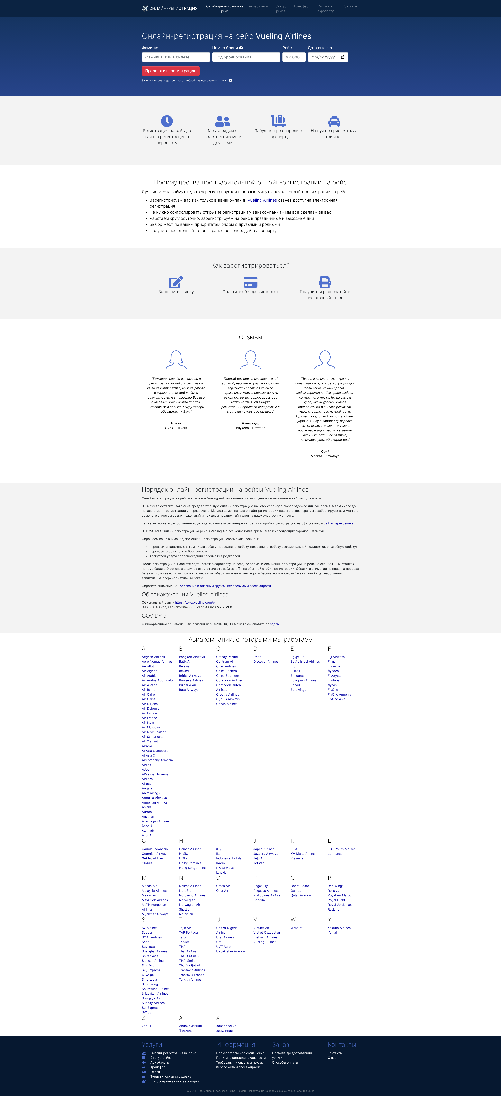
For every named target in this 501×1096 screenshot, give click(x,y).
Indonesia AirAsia (228, 858)
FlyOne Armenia (339, 694)
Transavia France (191, 975)
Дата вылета (320, 47)
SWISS (146, 1012)
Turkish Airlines (190, 979)
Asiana (147, 807)
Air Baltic (148, 690)
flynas (332, 685)
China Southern (227, 676)
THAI (182, 946)
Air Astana (149, 685)
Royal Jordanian (340, 905)
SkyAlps (148, 975)
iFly (218, 849)
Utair (219, 942)
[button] (241, 48)
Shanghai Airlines (154, 951)
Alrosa (146, 784)
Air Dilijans (150, 704)
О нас (332, 1058)
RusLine (333, 909)
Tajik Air (185, 928)
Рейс (287, 47)
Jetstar (258, 863)
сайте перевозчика (338, 523)
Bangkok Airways (192, 657)
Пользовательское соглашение (240, 1053)
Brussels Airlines (191, 680)
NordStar (186, 891)
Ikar (219, 854)
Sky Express (151, 970)
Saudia (147, 932)
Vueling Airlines (262, 200)
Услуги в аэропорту (325, 8)
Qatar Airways (301, 895)
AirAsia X (148, 755)
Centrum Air (225, 661)
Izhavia (221, 872)
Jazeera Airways (265, 854)
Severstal (149, 946)
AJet (145, 769)
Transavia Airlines (192, 970)
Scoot (146, 942)
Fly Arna (334, 666)
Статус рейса (280, 8)
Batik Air (185, 661)
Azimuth (148, 830)
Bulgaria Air (187, 685)
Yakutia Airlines (339, 928)
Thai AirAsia (187, 951)
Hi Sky (184, 854)
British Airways (190, 676)
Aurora (147, 812)
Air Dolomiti (150, 708)
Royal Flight (336, 900)
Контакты (350, 6)
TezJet (184, 942)
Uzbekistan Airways (231, 951)
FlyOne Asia (336, 699)
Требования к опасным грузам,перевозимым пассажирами (240, 1064)
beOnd (184, 671)
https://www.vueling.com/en (195, 602)
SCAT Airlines (152, 937)
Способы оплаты (285, 1062)
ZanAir (146, 1026)
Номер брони (225, 47)
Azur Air (148, 835)
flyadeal (334, 671)
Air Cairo (148, 694)
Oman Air (223, 886)
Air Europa (150, 713)
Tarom (183, 937)
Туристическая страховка (170, 1076)
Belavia (184, 666)
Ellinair (295, 671)
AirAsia (147, 746)
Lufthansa (335, 854)
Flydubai (334, 680)
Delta (257, 657)
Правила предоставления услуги (292, 1055)
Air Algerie (149, 671)
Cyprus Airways (228, 699)
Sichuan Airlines (153, 961)
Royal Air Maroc (339, 895)
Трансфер (301, 6)
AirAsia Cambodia (155, 751)
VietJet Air (261, 928)
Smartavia (149, 979)
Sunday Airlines (153, 1003)
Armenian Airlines (155, 802)
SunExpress (150, 1008)
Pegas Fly (260, 886)
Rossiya (333, 891)
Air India (148, 722)
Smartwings (150, 984)
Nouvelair (186, 914)
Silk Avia (148, 965)
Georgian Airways (155, 854)
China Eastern (226, 671)
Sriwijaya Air (151, 998)
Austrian (148, 816)
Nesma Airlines (190, 886)
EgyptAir (297, 657)
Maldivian (149, 895)
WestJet (297, 928)
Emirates (297, 676)
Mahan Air (149, 886)
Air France (149, 718)
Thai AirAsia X (189, 956)
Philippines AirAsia (266, 895)
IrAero (220, 863)
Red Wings (335, 886)
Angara (147, 788)
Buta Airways (188, 690)
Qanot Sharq (300, 886)
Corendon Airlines (229, 680)
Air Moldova (151, 727)
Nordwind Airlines (192, 895)
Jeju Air (259, 858)
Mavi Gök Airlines (155, 900)
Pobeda (259, 900)
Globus (147, 863)
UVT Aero (223, 946)
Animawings (151, 793)
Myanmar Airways (155, 914)
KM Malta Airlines (303, 854)
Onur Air (222, 891)
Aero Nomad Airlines (157, 661)
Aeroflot (148, 666)
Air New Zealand (154, 732)
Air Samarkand (153, 737)
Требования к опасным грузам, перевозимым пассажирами (224, 586)
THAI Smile (187, 961)
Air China (148, 699)
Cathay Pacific (227, 657)
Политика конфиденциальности (241, 1058)
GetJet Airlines (153, 858)
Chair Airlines (226, 666)
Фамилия (150, 47)
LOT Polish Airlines (341, 849)
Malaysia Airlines (154, 891)
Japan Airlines (263, 849)
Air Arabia (149, 676)
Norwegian (187, 900)
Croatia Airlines (227, 694)
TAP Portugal (189, 932)
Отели (155, 1072)
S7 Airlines (149, 928)
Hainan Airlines (190, 849)
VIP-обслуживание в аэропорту (174, 1081)
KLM (294, 849)
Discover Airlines (265, 661)
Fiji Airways (336, 657)
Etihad (295, 685)
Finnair (333, 661)
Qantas (296, 891)
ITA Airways (225, 868)
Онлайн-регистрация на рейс (224, 8)
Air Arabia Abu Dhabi (157, 680)
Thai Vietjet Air (190, 965)
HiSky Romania (190, 863)
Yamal (332, 932)
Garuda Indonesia (155, 849)
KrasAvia (297, 858)
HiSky (183, 858)
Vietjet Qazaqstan (266, 932)
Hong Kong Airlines (193, 868)
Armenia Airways (154, 798)
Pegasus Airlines (265, 891)
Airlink (146, 765)
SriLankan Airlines (155, 993)
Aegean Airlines (153, 657)
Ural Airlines (225, 937)
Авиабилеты (258, 6)
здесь (274, 624)
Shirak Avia (150, 956)
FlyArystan (335, 676)
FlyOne (333, 690)
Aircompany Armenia (157, 760)
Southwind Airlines (155, 989)
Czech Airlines (226, 704)
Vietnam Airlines (265, 937)
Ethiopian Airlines (303, 680)
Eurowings (298, 690)
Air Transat (150, 741)
